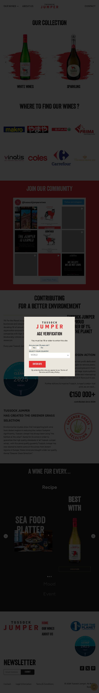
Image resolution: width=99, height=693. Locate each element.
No (42, 348)
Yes (34, 348)
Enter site (37, 364)
